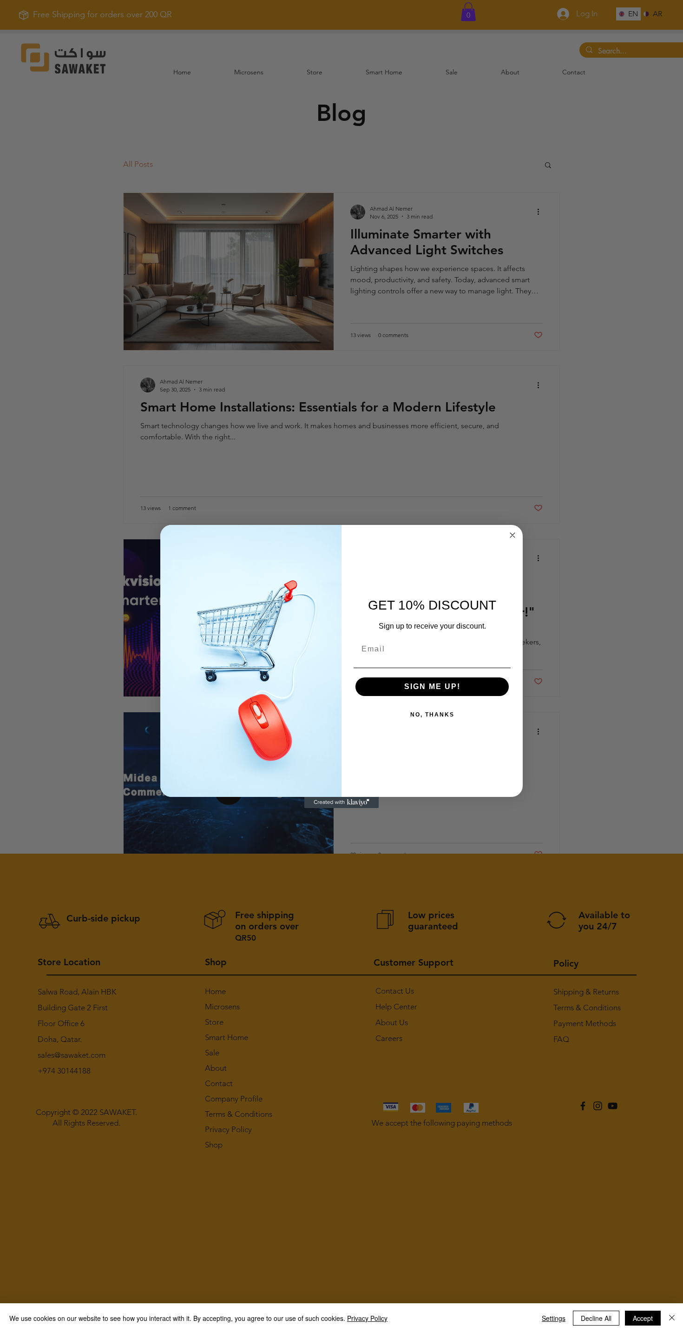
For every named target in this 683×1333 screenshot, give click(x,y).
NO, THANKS (432, 714)
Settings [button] (553, 1318)
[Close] (671, 1318)
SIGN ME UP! (432, 686)
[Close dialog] (512, 535)
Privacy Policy (367, 1318)
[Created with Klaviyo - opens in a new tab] (341, 802)
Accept (643, 1318)
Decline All (596, 1318)
